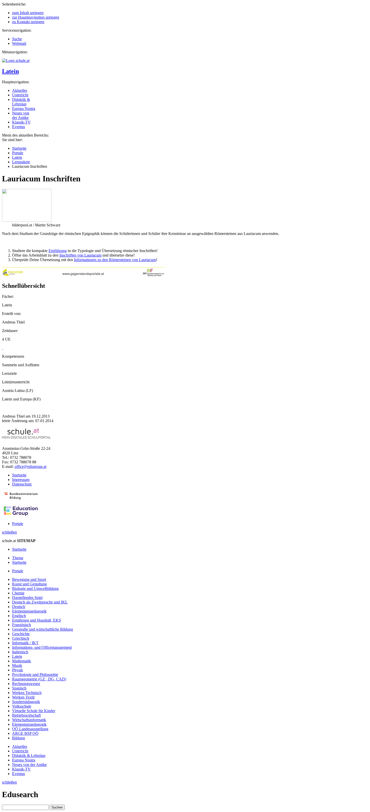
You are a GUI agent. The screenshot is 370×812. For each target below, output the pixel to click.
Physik (17, 670)
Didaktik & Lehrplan (21, 101)
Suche (17, 39)
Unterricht (20, 95)
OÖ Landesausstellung (30, 729)
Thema (17, 558)
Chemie (18, 593)
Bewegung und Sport (29, 579)
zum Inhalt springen (28, 13)
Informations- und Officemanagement (42, 647)
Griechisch (20, 638)
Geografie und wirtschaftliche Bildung (42, 629)
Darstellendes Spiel (27, 597)
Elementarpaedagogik (29, 611)
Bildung (18, 738)
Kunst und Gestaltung (29, 584)
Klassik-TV (21, 122)
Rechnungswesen (26, 683)
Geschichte (21, 634)
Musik (17, 665)
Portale (17, 153)
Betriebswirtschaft (26, 715)
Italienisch (20, 652)
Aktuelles (19, 90)
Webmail (19, 43)
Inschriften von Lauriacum (80, 255)
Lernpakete (21, 162)
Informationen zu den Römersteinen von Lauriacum (115, 260)
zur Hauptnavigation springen (35, 17)
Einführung (58, 251)
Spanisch (19, 688)
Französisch (21, 625)
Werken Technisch (27, 693)
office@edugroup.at (30, 466)
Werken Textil (23, 697)
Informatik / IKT (25, 643)
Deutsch (18, 606)
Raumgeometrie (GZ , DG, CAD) (39, 679)
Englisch (19, 616)
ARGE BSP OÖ (25, 733)
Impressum (20, 479)
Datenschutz (22, 484)
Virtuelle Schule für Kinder (33, 711)
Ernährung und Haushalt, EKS (36, 620)
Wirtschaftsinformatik (29, 720)
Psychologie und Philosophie (35, 674)
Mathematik (21, 661)
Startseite (19, 148)
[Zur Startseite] (15, 60)
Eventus (18, 127)
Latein (10, 71)
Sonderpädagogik (26, 702)
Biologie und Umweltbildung (35, 588)
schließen (9, 532)
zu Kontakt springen (28, 22)
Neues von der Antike (20, 115)
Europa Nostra (23, 108)
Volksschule (21, 706)
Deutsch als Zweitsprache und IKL (40, 602)
